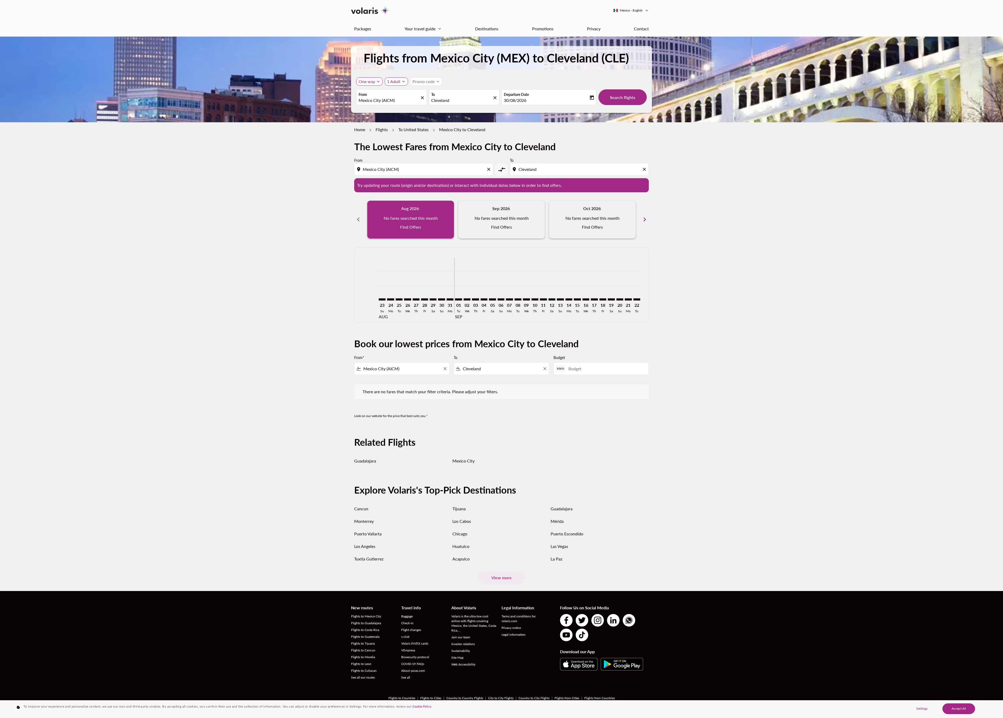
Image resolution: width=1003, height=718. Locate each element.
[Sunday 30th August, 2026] (441, 299)
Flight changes (411, 630)
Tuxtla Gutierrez (368, 558)
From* (359, 357)
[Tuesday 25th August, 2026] (399, 299)
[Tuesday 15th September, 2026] (577, 299)
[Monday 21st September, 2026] (628, 299)
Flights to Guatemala (365, 637)
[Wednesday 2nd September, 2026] (467, 299)
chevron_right (644, 219)
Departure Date (516, 94)
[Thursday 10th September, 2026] (535, 299)
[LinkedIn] (613, 620)
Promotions (542, 28)
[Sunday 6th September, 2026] (501, 299)
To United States (413, 129)
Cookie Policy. (422, 706)
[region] (501, 709)
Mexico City (463, 460)
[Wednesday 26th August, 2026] (407, 299)
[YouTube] (566, 635)
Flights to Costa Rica (365, 630)
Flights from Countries (599, 698)
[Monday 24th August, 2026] (390, 299)
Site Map (457, 657)
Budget (559, 357)
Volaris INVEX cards (414, 643)
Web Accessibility (463, 664)
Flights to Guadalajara (366, 623)
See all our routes (363, 677)
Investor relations (463, 644)
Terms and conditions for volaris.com (518, 618)
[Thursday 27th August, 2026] (416, 299)
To (433, 94)
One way (367, 81)
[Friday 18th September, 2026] (602, 299)
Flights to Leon (361, 664)
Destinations (486, 28)
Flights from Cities (567, 698)
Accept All (959, 708)
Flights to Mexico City (366, 616)
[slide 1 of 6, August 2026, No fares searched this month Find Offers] (410, 219)
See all (405, 677)
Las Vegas (559, 546)
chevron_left (358, 219)
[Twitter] (582, 620)
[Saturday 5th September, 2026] (492, 299)
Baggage (407, 616)
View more (501, 577)
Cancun (361, 508)
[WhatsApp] (629, 620)
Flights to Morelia (363, 657)
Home (359, 129)
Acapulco (461, 558)
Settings (922, 708)
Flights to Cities (430, 698)
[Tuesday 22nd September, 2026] (636, 299)
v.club (405, 637)
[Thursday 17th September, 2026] (594, 299)
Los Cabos (461, 521)
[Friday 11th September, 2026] (543, 299)
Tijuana (459, 508)
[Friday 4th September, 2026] (484, 299)
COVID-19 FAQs (412, 664)
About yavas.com (413, 671)
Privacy (593, 28)
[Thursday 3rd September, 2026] (475, 299)
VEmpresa (408, 650)
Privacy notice (511, 628)
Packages (362, 28)
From (363, 94)
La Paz (556, 558)
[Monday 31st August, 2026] (450, 299)
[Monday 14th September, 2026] (568, 299)
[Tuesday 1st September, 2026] (458, 299)
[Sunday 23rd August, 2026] (382, 299)
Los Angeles (364, 546)
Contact (641, 28)
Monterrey (364, 521)
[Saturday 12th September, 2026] (552, 299)
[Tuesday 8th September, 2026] (518, 299)
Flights (382, 129)
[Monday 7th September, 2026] (509, 299)
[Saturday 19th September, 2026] (611, 299)
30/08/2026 (515, 100)
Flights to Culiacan (364, 671)
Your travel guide (423, 28)
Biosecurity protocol (415, 657)
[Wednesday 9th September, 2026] (526, 299)
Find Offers (410, 226)
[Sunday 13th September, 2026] (560, 299)
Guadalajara (365, 460)
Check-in (407, 623)
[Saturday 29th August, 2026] (433, 299)
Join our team (460, 637)
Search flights (622, 97)
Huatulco (460, 546)
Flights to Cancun (363, 650)
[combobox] (389, 100)
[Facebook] (566, 620)
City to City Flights (501, 698)
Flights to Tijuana (363, 643)
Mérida (557, 521)
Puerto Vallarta (368, 533)
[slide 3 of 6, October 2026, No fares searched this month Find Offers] (592, 219)
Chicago (459, 533)
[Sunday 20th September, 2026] (619, 299)
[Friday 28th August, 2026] (424, 299)
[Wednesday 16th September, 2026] (585, 299)
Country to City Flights (534, 698)
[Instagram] (597, 620)
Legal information (513, 634)
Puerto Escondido (567, 533)
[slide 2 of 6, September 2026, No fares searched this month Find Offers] (501, 219)
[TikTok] (582, 635)
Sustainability (460, 651)
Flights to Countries (401, 698)
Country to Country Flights (464, 698)
